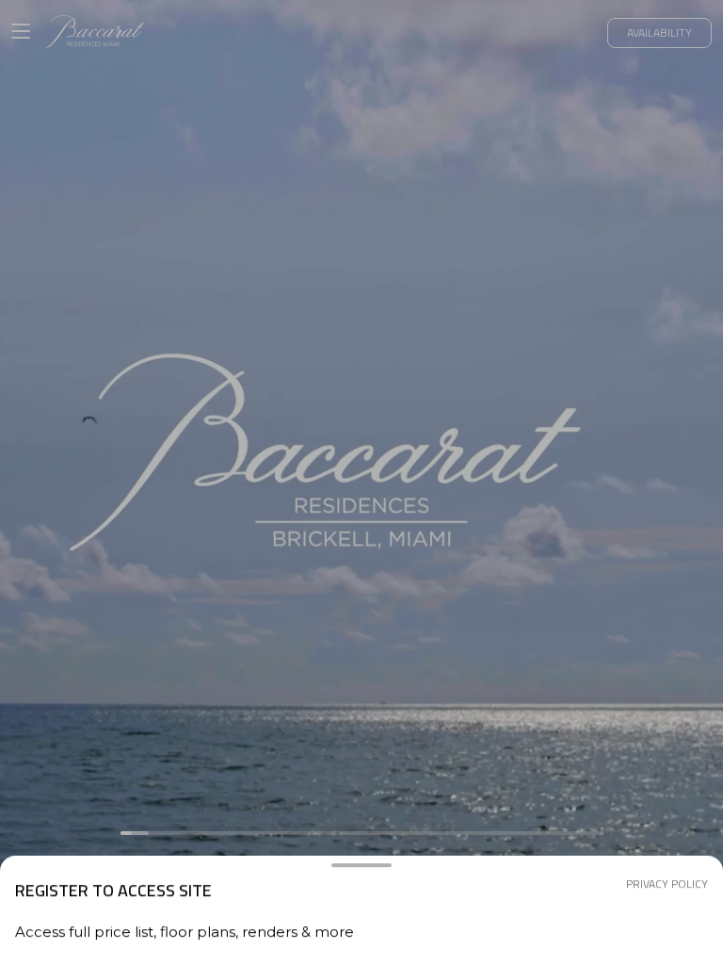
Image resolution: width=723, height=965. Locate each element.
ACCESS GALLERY (361, 866)
